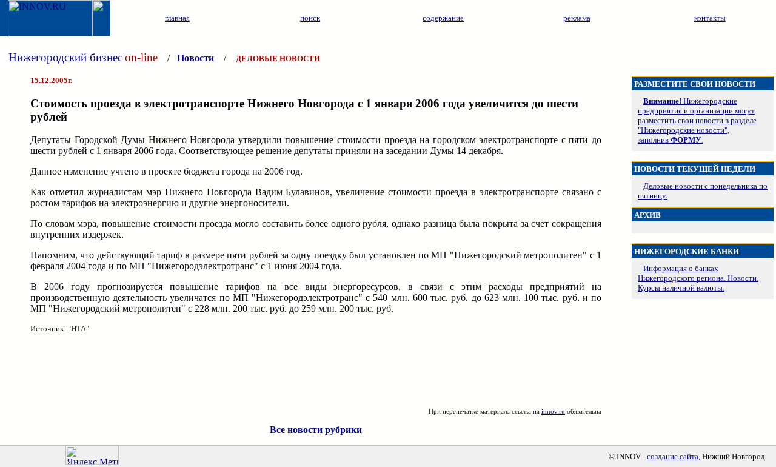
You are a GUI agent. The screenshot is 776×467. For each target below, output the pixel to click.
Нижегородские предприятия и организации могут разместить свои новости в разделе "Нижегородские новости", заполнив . (697, 120)
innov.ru (553, 411)
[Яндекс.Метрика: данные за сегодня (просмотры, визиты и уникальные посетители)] (92, 455)
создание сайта (672, 456)
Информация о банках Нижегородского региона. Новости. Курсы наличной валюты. (698, 278)
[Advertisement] (316, 370)
